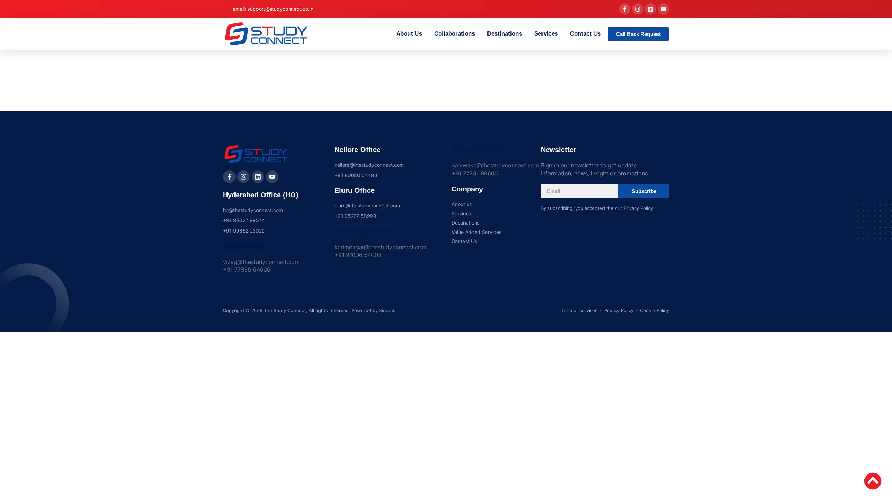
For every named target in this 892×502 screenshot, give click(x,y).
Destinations (504, 33)
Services (546, 33)
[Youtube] (663, 9)
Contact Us (585, 33)
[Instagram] (637, 9)
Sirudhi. (387, 310)
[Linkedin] (650, 9)
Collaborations (454, 33)
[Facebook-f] (624, 9)
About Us (409, 33)
